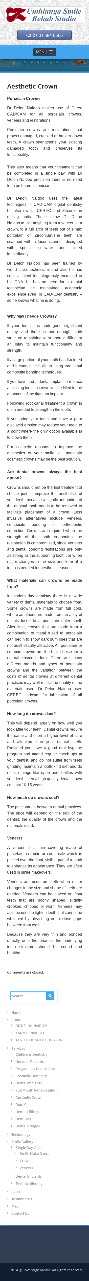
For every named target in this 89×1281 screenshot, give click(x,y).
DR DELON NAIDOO (31, 1025)
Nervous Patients (30, 1061)
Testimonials (21, 1198)
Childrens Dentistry (31, 1054)
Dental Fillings (27, 1111)
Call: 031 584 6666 (44, 35)
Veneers (26, 1167)
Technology (20, 1134)
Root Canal (25, 1104)
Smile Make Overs (34, 1153)
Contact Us (20, 1213)
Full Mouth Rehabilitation (37, 1090)
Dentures (23, 1118)
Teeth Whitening (29, 1183)
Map (15, 1206)
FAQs (15, 1191)
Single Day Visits (29, 1147)
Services (18, 1048)
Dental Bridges (28, 1125)
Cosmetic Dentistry (31, 1075)
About (16, 1019)
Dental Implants (29, 1082)
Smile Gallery (22, 1141)
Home (16, 1012)
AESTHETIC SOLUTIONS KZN (39, 1039)
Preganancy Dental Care (35, 1068)
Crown (25, 1160)
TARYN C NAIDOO (30, 1032)
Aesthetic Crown (29, 1097)
